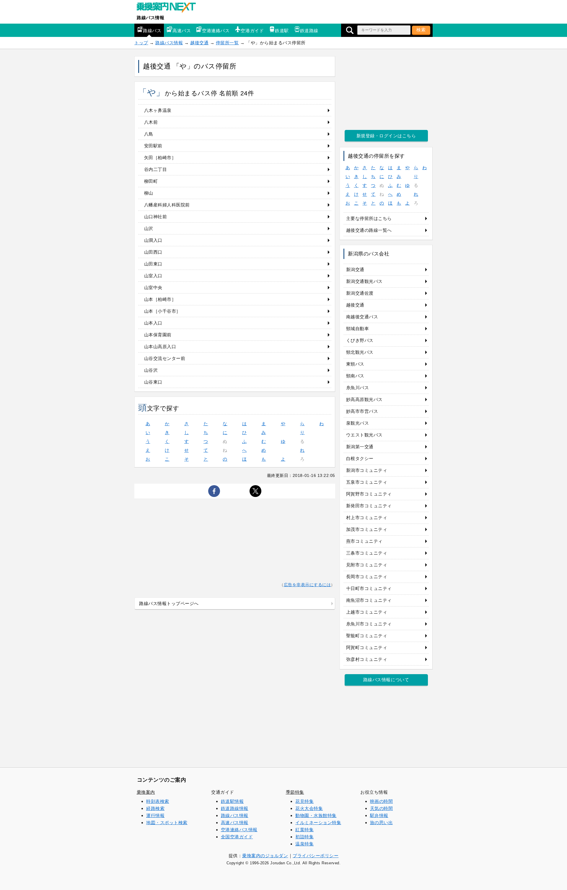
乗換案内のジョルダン (265, 855)
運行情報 (155, 815)
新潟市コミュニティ (366, 470)
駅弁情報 (379, 815)
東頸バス (355, 363)
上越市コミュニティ (366, 611)
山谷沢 (151, 370)
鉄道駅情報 (232, 801)
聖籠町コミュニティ (366, 635)
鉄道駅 (282, 30)
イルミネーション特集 (318, 822)
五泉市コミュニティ (366, 482)
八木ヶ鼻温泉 (158, 110)
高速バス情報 (234, 822)
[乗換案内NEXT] (169, 8)
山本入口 (153, 322)
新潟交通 (355, 269)
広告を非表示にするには (307, 585)
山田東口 (153, 263)
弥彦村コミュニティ (366, 659)
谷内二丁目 (155, 169)
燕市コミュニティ (364, 541)
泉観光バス (357, 423)
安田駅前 (153, 145)
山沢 (148, 228)
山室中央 (153, 287)
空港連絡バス (215, 30)
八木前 (151, 122)
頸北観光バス (360, 352)
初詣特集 (304, 836)
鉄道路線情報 (234, 808)
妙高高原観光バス (364, 399)
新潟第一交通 (360, 446)
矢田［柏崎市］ (160, 157)
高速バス (181, 30)
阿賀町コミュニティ (366, 647)
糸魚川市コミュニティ (369, 623)
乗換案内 (146, 792)
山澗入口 (153, 240)
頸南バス (355, 375)
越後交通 (199, 42)
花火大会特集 (309, 808)
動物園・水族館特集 (316, 815)
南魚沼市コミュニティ (369, 600)
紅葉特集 (304, 829)
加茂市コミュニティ (366, 529)
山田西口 (153, 252)
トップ (141, 42)
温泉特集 (304, 843)
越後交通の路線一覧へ (369, 230)
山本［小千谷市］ (162, 311)
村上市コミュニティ (366, 517)
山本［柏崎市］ (160, 299)
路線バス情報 (150, 17)
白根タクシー (360, 458)
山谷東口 (153, 381)
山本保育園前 (158, 334)
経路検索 (155, 808)
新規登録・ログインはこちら (386, 135)
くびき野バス (360, 340)
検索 (421, 29)
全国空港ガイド (237, 836)
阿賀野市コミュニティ (369, 493)
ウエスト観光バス (364, 434)
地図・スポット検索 (167, 822)
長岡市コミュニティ (366, 576)
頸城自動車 (357, 328)
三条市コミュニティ (366, 552)
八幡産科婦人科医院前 (167, 204)
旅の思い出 (381, 822)
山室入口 (153, 275)
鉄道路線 (309, 30)
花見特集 (304, 801)
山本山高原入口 (160, 346)
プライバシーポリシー (315, 855)
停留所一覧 (227, 42)
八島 (148, 133)
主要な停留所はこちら (369, 218)
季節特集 (295, 792)
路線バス (152, 30)
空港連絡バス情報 (239, 829)
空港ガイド (252, 30)
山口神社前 (155, 216)
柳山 (148, 192)
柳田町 (151, 181)
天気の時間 (381, 808)
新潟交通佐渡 (360, 293)
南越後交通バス (362, 316)
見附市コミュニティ (366, 564)
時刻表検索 (157, 801)
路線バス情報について (386, 679)
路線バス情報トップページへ (169, 603)
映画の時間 (381, 801)
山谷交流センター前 (164, 358)
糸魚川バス (357, 387)
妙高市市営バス (362, 411)
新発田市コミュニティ (369, 505)
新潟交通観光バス (364, 281)
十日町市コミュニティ (369, 588)
